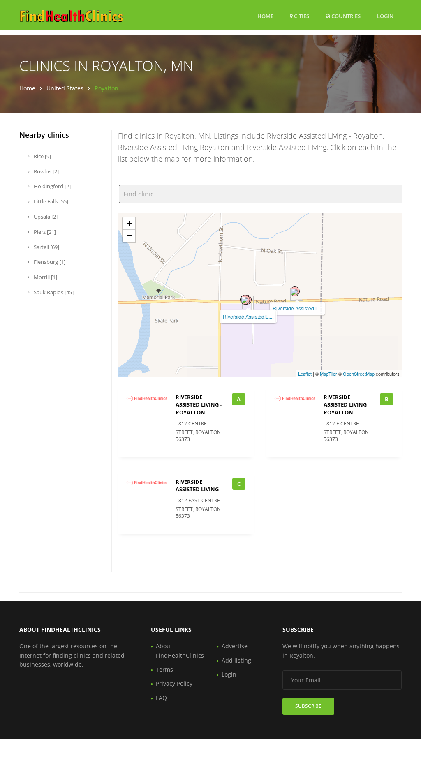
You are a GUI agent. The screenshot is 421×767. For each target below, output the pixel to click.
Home (265, 16)
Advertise (235, 646)
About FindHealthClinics (180, 650)
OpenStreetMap (359, 373)
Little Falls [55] (50, 201)
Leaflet (305, 373)
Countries (345, 16)
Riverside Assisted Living (197, 485)
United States (64, 88)
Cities (301, 16)
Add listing (236, 660)
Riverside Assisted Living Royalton (345, 404)
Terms (164, 669)
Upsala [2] (45, 216)
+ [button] (129, 223)
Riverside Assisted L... (297, 308)
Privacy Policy (174, 683)
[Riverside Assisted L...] (295, 291)
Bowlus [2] (45, 171)
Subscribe (308, 705)
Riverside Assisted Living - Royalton (199, 404)
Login (385, 16)
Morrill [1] (44, 277)
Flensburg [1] (48, 262)
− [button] (129, 236)
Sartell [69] (45, 247)
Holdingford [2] (51, 186)
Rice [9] (41, 156)
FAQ (161, 698)
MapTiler (328, 373)
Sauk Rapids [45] (53, 292)
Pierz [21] (44, 232)
